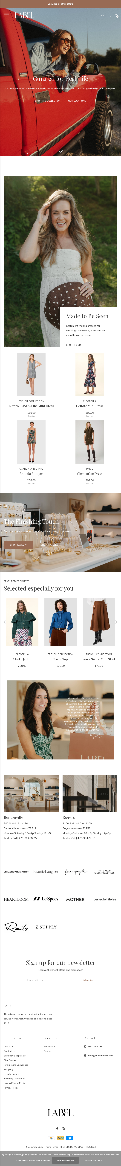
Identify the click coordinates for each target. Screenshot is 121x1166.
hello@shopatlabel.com (100, 1055)
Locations (51, 1038)
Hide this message (65, 1160)
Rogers (47, 1051)
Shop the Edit (74, 344)
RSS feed (91, 1147)
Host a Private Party (14, 1083)
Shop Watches (49, 544)
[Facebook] (57, 1128)
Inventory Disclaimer (14, 1078)
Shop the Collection (47, 100)
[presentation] (5, 622)
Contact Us (9, 1051)
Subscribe (88, 980)
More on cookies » (93, 1160)
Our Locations (77, 100)
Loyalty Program (12, 1074)
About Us (8, 1046)
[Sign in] (102, 15)
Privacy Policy (11, 1087)
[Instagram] (63, 1128)
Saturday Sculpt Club (15, 1055)
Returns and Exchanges (16, 1064)
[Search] (109, 15)
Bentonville (49, 1046)
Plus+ (82, 1147)
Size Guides (10, 1060)
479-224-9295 (94, 1046)
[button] (6, 14)
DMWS (73, 1147)
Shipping (8, 1069)
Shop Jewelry (18, 544)
